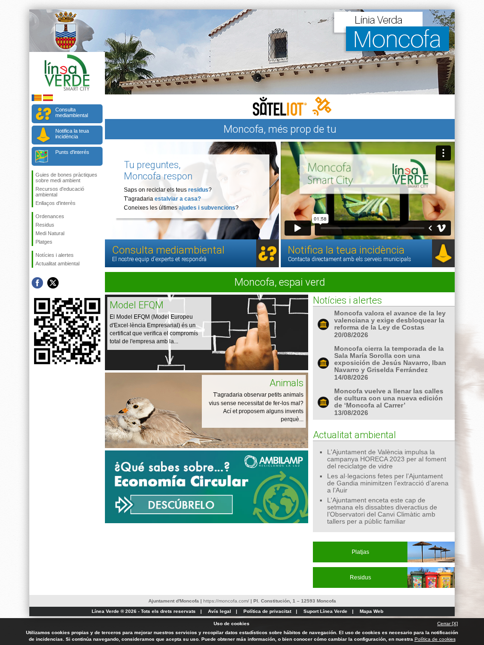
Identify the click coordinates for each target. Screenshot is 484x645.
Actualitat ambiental (57, 263)
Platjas (360, 552)
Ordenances (49, 216)
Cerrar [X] (447, 623)
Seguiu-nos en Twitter (53, 283)
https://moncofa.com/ (226, 600)
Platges (43, 242)
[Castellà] (48, 99)
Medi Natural (49, 233)
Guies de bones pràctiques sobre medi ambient (66, 177)
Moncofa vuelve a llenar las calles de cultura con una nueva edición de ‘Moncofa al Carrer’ (388, 398)
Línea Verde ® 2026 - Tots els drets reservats (144, 611)
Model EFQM (137, 305)
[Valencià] (37, 99)
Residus (44, 225)
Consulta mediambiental (71, 112)
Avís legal (219, 611)
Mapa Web (371, 611)
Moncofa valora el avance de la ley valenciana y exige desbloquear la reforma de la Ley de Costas (390, 320)
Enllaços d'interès (55, 203)
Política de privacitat (267, 611)
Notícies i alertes (54, 255)
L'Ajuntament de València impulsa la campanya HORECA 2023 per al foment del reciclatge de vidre (386, 459)
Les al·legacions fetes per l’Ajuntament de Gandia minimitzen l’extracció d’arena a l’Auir (388, 483)
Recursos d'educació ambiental (59, 191)
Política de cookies (435, 639)
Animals (286, 383)
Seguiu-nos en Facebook (37, 283)
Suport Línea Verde (325, 611)
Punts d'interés (72, 152)
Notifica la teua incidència (72, 133)
